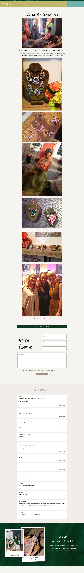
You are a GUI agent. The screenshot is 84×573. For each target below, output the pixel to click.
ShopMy (63, 4)
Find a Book (51, 4)
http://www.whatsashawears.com (25, 413)
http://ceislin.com (22, 402)
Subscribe (42, 4)
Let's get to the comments (41, 326)
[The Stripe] (9, 4)
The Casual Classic (22, 448)
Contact (77, 4)
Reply (64, 405)
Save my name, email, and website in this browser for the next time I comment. (37, 370)
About (70, 4)
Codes (57, 4)
